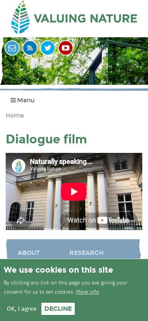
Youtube (65, 48)
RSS (30, 48)
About (29, 252)
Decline (58, 308)
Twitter (47, 48)
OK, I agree (22, 309)
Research (86, 252)
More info (87, 292)
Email (12, 48)
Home (15, 115)
